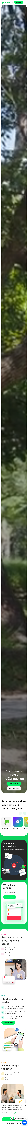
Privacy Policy (14, 1113)
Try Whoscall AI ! (8, 1022)
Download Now (9, 897)
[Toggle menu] (25, 2)
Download (18, 2)
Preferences (10, 1123)
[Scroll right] (25, 813)
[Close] (25, 1105)
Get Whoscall (14, 783)
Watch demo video (14, 788)
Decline (19, 1123)
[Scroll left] (20, 813)
